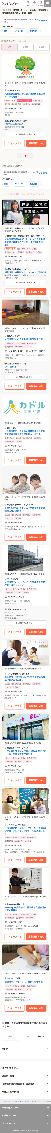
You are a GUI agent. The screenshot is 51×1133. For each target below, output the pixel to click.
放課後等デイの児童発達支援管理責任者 (24, 339)
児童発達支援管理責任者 (21, 1101)
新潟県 (34, 1101)
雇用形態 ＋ (34, 31)
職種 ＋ (7, 31)
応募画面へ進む (36, 143)
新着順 (25, 47)
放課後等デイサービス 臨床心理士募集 (24, 982)
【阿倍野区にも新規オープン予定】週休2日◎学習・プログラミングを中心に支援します (25, 831)
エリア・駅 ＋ (19, 31)
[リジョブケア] (9, 3)
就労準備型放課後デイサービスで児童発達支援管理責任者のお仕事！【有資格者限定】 (25, 242)
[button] (25, 96)
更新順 (41, 47)
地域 (10, 1036)
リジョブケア (6, 1101)
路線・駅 (41, 1036)
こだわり (25, 1036)
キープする (16, 143)
